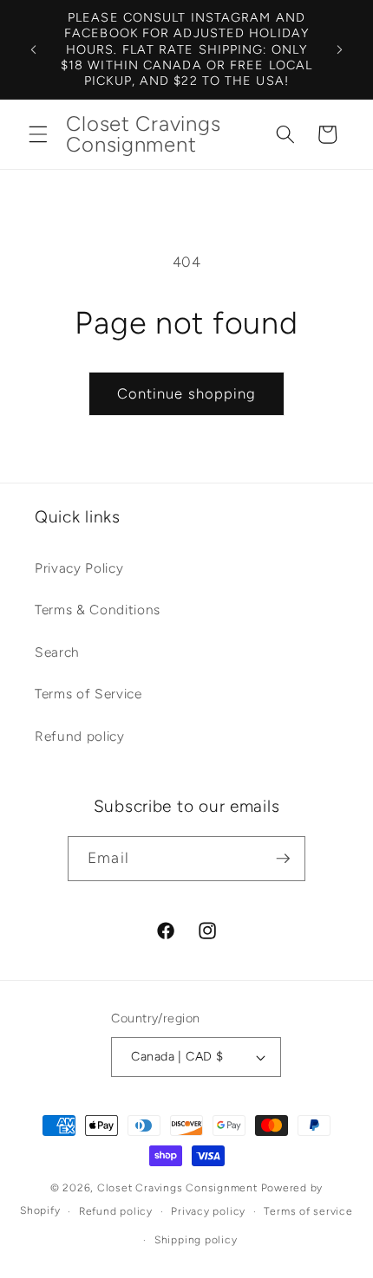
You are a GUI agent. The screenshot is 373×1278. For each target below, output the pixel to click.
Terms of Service (88, 693)
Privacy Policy (79, 568)
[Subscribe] (283, 858)
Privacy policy (208, 1211)
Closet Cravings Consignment (177, 1188)
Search (57, 652)
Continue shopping (187, 393)
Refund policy (80, 736)
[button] (38, 134)
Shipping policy (196, 1240)
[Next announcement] (340, 49)
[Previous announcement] (34, 49)
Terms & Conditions (97, 609)
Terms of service (308, 1211)
